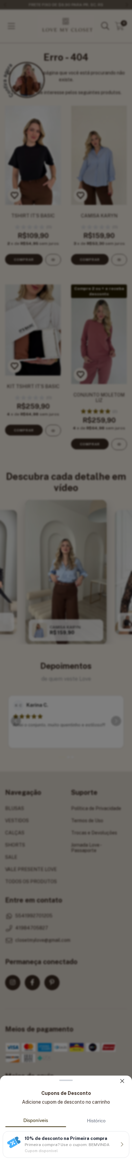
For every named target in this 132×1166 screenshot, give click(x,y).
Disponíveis (35, 1120)
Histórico (96, 1120)
